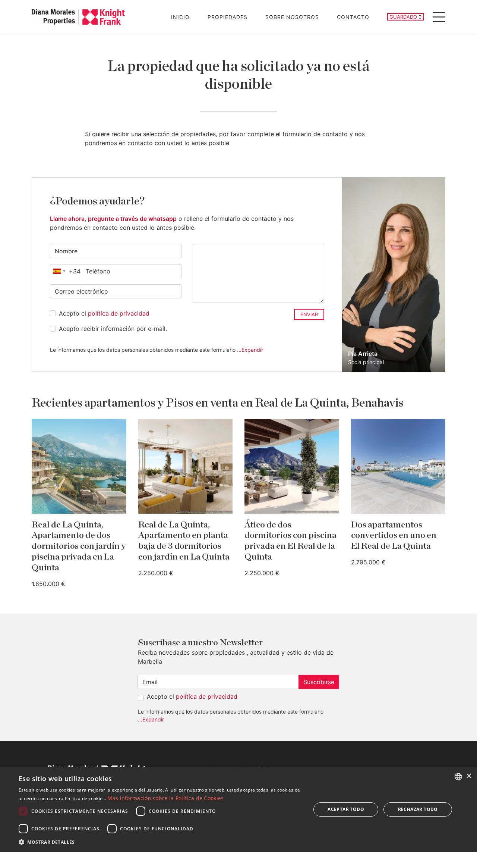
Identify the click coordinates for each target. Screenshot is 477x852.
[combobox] (65, 271)
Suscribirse (318, 682)
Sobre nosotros (292, 17)
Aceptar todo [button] (346, 809)
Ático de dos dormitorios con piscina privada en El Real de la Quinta (290, 540)
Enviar (309, 314)
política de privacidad (118, 313)
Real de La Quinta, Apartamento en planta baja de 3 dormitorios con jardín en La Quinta (184, 540)
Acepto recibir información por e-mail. (113, 328)
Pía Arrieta (363, 353)
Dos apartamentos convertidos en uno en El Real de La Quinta (393, 535)
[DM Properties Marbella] (78, 17)
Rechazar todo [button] (418, 809)
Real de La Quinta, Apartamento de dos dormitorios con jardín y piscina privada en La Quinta (79, 546)
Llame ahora (67, 218)
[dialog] (238, 809)
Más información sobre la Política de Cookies (165, 798)
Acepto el (104, 313)
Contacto (353, 17)
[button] (160, 841)
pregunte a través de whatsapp (132, 218)
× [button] (468, 776)
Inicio (180, 17)
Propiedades (227, 17)
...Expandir (250, 350)
